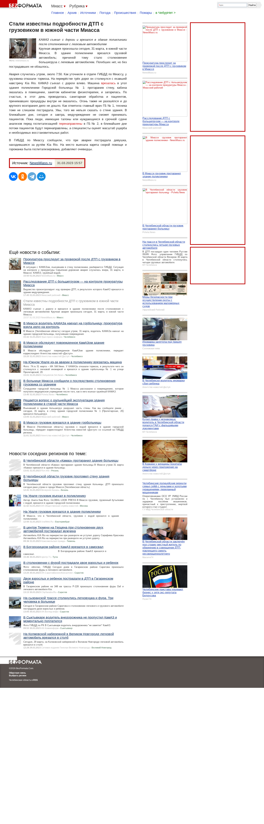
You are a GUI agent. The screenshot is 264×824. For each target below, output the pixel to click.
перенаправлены (70, 123)
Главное (57, 13)
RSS (35, 680)
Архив (72, 13)
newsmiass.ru (22, 60)
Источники (88, 13)
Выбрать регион (17, 675)
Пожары (146, 13)
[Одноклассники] (22, 176)
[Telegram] (32, 176)
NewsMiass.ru (41, 163)
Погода (104, 13)
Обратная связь (17, 673)
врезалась (108, 83)
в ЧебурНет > (166, 13)
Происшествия (125, 13)
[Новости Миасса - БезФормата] (21, 4)
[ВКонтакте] (13, 176)
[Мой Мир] (41, 176)
